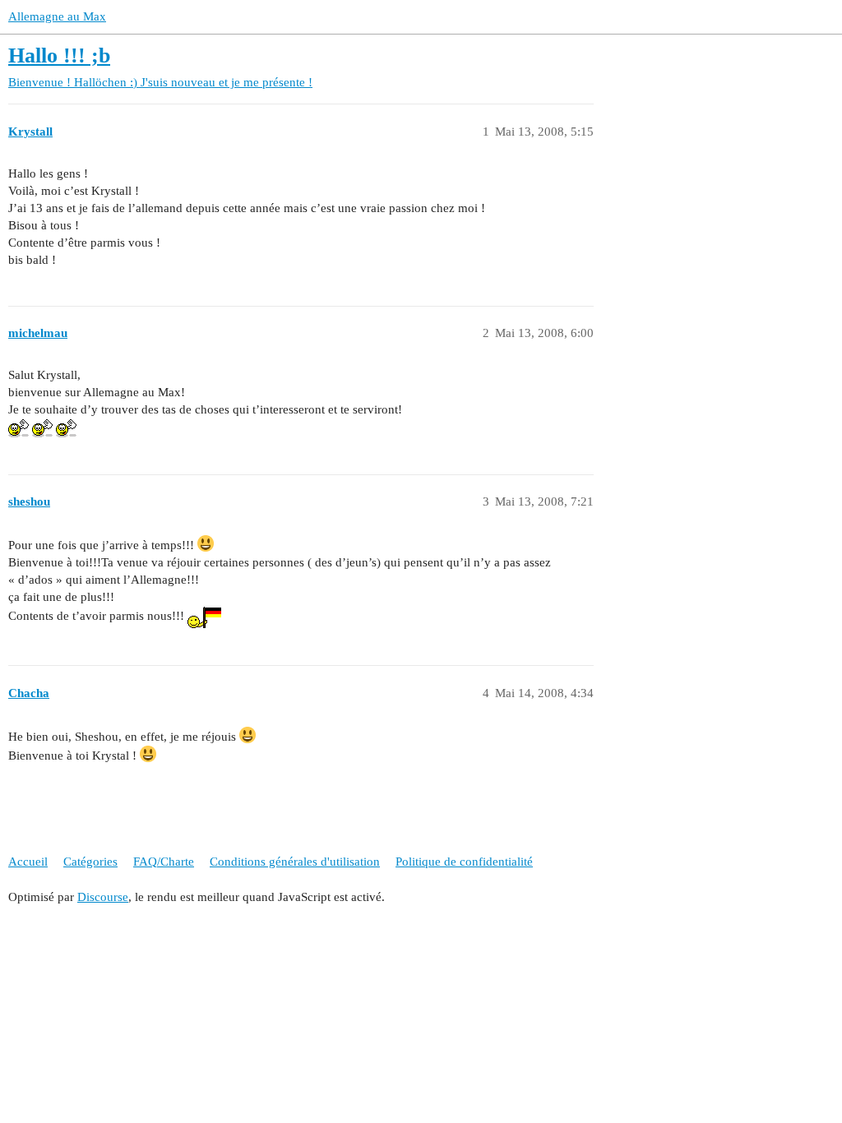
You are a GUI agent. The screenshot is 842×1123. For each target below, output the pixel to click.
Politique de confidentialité (464, 861)
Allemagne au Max (57, 16)
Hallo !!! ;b (59, 55)
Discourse (102, 896)
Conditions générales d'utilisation (295, 861)
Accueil (28, 861)
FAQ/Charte (163, 861)
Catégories (90, 861)
